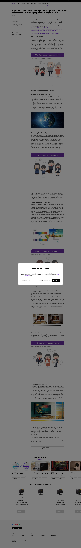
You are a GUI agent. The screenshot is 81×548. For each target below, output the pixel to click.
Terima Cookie (56, 280)
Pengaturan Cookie (26, 280)
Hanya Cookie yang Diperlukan (44, 280)
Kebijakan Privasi (27, 275)
